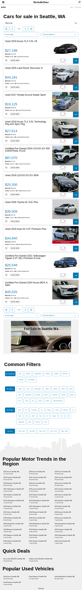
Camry (57, 410)
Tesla (40, 401)
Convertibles (31, 379)
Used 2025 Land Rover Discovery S (24, 68)
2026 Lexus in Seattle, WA (63, 519)
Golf (68, 416)
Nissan (72, 395)
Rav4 (19, 410)
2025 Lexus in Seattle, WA (63, 496)
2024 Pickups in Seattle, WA (37, 513)
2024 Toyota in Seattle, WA (11, 478)
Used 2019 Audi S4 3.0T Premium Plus (25, 229)
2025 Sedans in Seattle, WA (12, 496)
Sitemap (41, 588)
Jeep (26, 401)
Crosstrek (34, 410)
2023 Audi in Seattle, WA (62, 507)
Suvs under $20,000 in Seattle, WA (14, 560)
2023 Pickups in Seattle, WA (37, 530)
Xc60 (33, 416)
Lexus (28, 389)
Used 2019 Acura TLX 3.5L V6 (21, 41)
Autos (3, 7)
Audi (19, 395)
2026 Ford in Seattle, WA (62, 542)
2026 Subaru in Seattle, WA (12, 542)
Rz (47, 416)
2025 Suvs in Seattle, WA (11, 473)
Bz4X (19, 416)
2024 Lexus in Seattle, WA (37, 490)
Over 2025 (32, 431)
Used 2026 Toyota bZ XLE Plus (21, 202)
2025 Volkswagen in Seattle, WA (13, 490)
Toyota (20, 389)
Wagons (21, 379)
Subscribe (78, 7)
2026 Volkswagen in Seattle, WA (65, 536)
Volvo (63, 389)
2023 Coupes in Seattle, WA (37, 542)
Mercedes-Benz (58, 401)
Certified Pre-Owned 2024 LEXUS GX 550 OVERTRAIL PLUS (27, 149)
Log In (72, 7)
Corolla (49, 410)
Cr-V (61, 416)
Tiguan (54, 416)
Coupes (56, 373)
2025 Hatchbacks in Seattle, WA (39, 525)
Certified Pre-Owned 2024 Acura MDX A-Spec (26, 283)
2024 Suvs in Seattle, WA (37, 473)
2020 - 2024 (21, 431)
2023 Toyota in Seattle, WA (63, 490)
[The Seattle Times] (41, 2)
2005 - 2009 (64, 431)
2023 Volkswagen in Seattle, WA (13, 501)
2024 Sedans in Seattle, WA (12, 484)
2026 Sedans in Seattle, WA (12, 519)
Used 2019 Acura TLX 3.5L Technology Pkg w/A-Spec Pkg (25, 122)
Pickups (48, 373)
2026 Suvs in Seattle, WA (37, 484)
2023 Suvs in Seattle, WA (62, 473)
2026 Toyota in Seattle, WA (63, 478)
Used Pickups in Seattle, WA (12, 583)
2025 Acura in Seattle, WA (63, 513)
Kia (33, 401)
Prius (40, 416)
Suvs (20, 373)
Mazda (63, 395)
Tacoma (37, 422)
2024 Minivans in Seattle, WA (12, 530)
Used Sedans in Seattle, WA (37, 577)
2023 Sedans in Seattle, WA (63, 501)
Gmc (19, 401)
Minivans (65, 373)
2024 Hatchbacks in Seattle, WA (13, 525)
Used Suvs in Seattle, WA (11, 577)
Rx (26, 410)
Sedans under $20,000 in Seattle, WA (40, 560)
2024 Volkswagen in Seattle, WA (39, 507)
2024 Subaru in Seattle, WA (12, 507)
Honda (55, 389)
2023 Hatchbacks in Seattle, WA (39, 501)
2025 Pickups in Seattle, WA (63, 530)
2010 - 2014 (53, 431)
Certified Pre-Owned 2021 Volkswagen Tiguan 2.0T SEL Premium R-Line (25, 257)
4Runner (65, 410)
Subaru (47, 389)
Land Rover (28, 395)
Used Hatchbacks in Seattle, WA (65, 577)
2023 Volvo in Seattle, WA (11, 513)
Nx (41, 410)
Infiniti (47, 401)
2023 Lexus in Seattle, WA (63, 484)
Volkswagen (37, 389)
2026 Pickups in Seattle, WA (37, 536)
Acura (70, 389)
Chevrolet (54, 395)
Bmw (46, 395)
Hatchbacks (37, 373)
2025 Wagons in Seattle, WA (12, 536)
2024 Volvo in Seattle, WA (37, 519)
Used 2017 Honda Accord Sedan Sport (25, 95)
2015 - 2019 (42, 431)
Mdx (30, 422)
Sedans (28, 373)
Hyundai (38, 395)
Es (73, 410)
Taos (45, 422)
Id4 (26, 416)
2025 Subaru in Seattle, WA (37, 496)
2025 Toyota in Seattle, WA (37, 478)
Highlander (21, 422)
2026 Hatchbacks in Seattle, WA (65, 525)
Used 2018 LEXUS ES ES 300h (22, 175)
